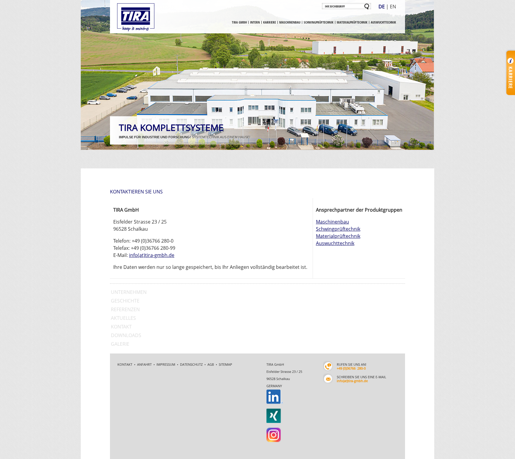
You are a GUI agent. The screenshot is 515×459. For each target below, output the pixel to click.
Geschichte (125, 300)
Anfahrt (144, 364)
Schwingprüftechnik (318, 22)
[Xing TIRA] (270, 405)
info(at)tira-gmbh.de (151, 255)
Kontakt (121, 326)
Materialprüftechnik (352, 22)
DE (382, 6)
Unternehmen (129, 292)
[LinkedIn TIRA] (270, 393)
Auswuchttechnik (383, 22)
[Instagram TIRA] (270, 417)
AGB (210, 364)
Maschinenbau (289, 22)
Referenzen (125, 309)
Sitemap (225, 364)
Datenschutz (191, 364)
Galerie (120, 344)
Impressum (165, 364)
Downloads (126, 335)
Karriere (269, 22)
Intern (255, 22)
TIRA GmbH (239, 22)
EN (393, 6)
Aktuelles (123, 318)
